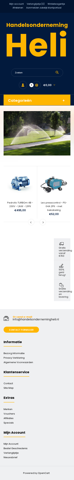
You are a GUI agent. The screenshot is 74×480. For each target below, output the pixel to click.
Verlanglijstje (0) (36, 3)
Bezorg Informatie (14, 353)
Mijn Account (11, 444)
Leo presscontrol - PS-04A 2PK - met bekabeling (54, 206)
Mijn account (16, 3)
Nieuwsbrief (10, 457)
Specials (9, 422)
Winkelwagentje (56, 3)
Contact (8, 383)
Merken (8, 409)
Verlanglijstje (11, 453)
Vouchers (9, 413)
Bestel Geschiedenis (15, 448)
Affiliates (8, 418)
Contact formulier (21, 329)
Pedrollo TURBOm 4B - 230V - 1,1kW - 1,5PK (20, 204)
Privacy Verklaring (14, 358)
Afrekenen (18, 7)
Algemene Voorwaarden (18, 362)
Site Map (9, 388)
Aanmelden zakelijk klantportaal (43, 7)
